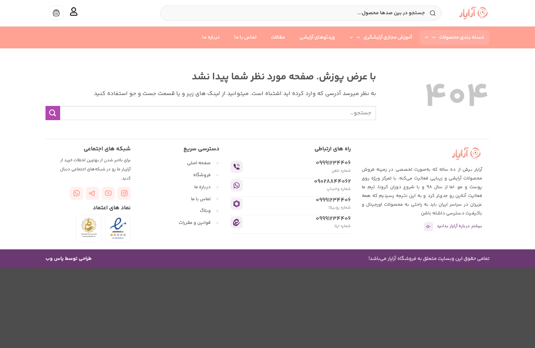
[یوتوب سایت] (108, 193)
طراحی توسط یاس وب (68, 259)
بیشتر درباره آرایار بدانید (459, 226)
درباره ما (211, 37)
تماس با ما (245, 37)
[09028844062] (236, 185)
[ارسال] (52, 113)
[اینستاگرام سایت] (124, 193)
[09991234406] (236, 167)
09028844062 (332, 181)
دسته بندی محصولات (461, 37)
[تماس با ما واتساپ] (76, 193)
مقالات (278, 37)
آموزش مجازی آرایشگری (388, 37)
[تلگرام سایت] (92, 193)
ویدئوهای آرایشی (317, 37)
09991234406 (333, 163)
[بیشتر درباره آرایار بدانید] (428, 226)
